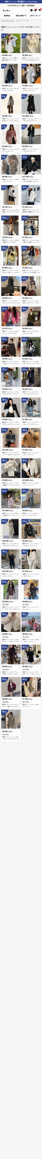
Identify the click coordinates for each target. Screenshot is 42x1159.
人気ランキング (35, 16)
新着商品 (7, 16)
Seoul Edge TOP (8, 21)
